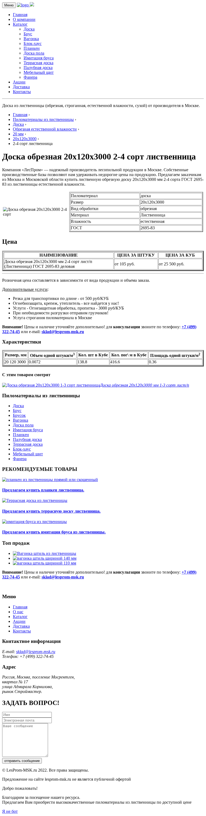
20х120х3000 (24, 138)
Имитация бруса (39, 58)
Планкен (32, 48)
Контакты (22, 91)
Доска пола (34, 53)
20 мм (18, 134)
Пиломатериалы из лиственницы (43, 119)
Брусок (19, 415)
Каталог (20, 24)
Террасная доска (38, 62)
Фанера (30, 77)
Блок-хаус (33, 43)
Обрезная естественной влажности (45, 129)
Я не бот (10, 811)
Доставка (21, 87)
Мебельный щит (39, 72)
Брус (28, 34)
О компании (24, 19)
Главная (20, 14)
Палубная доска (38, 67)
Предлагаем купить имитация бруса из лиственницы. (54, 532)
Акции (19, 82)
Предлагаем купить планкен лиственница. (43, 490)
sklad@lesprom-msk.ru (63, 331)
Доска (29, 29)
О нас (18, 611)
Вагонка (31, 38)
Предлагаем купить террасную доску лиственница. (51, 511)
